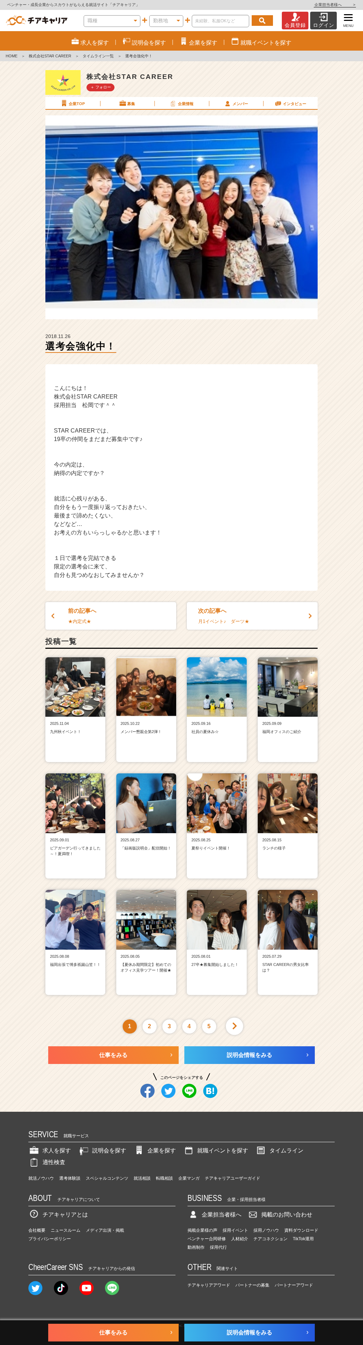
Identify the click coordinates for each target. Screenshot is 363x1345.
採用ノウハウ (266, 1230)
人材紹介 (239, 1238)
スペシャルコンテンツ (107, 1178)
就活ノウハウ (41, 1178)
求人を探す (57, 1150)
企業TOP (77, 104)
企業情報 (186, 104)
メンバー (240, 104)
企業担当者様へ (334, 4)
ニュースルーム (65, 1230)
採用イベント (235, 1230)
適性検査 (54, 1162)
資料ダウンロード (301, 1230)
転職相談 (164, 1178)
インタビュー (294, 104)
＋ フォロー (100, 87)
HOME (11, 56)
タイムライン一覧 (98, 56)
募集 (131, 104)
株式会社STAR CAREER (50, 56)
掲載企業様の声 (202, 1230)
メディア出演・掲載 (105, 1230)
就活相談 (142, 1178)
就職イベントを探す (222, 1150)
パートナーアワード (294, 1285)
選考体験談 (69, 1178)
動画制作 (196, 1247)
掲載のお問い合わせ (286, 1215)
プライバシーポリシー (49, 1238)
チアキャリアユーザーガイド (232, 1178)
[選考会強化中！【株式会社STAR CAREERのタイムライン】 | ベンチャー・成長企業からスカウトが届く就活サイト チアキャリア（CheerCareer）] (37, 20)
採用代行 (218, 1247)
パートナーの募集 (252, 1285)
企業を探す (161, 1150)
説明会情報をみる (249, 1055)
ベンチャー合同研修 (207, 1238)
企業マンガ (189, 1178)
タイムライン (286, 1150)
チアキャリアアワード (209, 1285)
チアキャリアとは (65, 1215)
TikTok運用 (303, 1238)
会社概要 (36, 1230)
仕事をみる (113, 1055)
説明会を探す (109, 1150)
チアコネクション (270, 1238)
